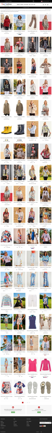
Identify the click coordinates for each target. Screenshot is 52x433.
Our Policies (13, 412)
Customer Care (15, 425)
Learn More (31, 7)
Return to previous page (48, 9)
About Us (2, 421)
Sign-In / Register (29, 421)
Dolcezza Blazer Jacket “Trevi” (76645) (6, 74)
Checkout (28, 424)
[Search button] (33, 1)
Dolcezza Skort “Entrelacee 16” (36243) (6, 396)
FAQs (14, 422)
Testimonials (2, 422)
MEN (30, 4)
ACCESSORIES (26, 4)
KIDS (32, 4)
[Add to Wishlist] (10, 28)
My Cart (28, 422)
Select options (6, 28)
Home (2, 9)
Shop (3, 9)
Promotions (15, 424)
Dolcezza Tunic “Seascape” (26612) (45, 267)
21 (27, 402)
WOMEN (21, 4)
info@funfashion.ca (3, 425)
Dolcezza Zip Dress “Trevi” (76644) (45, 53)
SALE (34, 4)
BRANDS (18, 4)
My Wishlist (28, 425)
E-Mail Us (39, 412)
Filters (2, 13)
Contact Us (2, 424)
